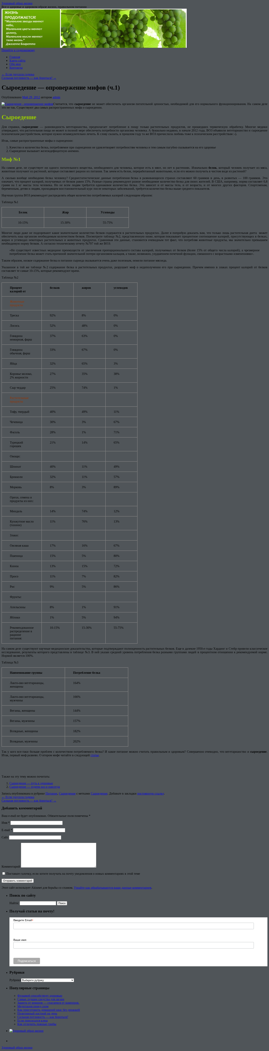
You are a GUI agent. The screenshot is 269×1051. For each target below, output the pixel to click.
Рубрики (15, 980)
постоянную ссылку (150, 793)
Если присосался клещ (32, 1020)
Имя (6, 822)
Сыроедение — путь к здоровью (31, 783)
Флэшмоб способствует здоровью (39, 995)
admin (56, 97)
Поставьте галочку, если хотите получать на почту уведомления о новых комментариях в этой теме (73, 873)
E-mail (7, 830)
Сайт (5, 837)
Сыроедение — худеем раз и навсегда (34, 786)
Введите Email (23, 920)
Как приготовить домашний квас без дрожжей (48, 1010)
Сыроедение (67, 793)
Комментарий (11, 866)
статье (95, 755)
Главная (14, 57)
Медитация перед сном (32, 1006)
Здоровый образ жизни (17, 3)
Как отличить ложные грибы (36, 1024)
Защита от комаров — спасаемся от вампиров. (48, 1002)
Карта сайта (17, 60)
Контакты (16, 67)
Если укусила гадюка (18, 74)
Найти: (14, 903)
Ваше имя (19, 939)
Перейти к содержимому (18, 50)
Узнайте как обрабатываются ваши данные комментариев (112, 887)
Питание (51, 793)
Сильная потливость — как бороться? (29, 78)
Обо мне (15, 64)
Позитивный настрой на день (37, 1013)
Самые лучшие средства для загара (40, 999)
